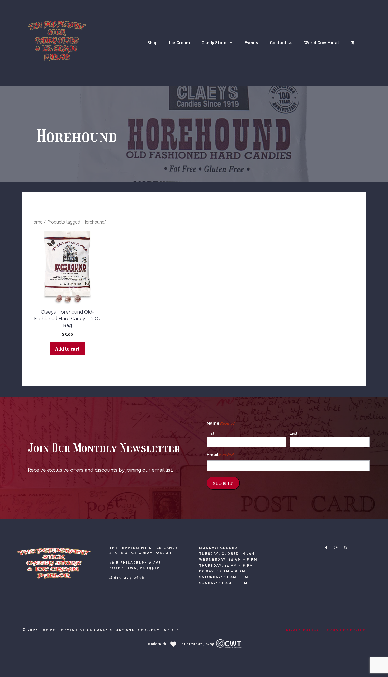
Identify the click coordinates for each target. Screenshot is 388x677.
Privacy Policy (301, 630)
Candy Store (213, 42)
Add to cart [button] (67, 348)
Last (293, 433)
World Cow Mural (321, 42)
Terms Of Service (345, 630)
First (210, 433)
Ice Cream (179, 42)
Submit (222, 483)
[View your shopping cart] (352, 42)
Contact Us (281, 42)
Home (36, 222)
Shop (152, 42)
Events (251, 42)
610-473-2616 (129, 578)
